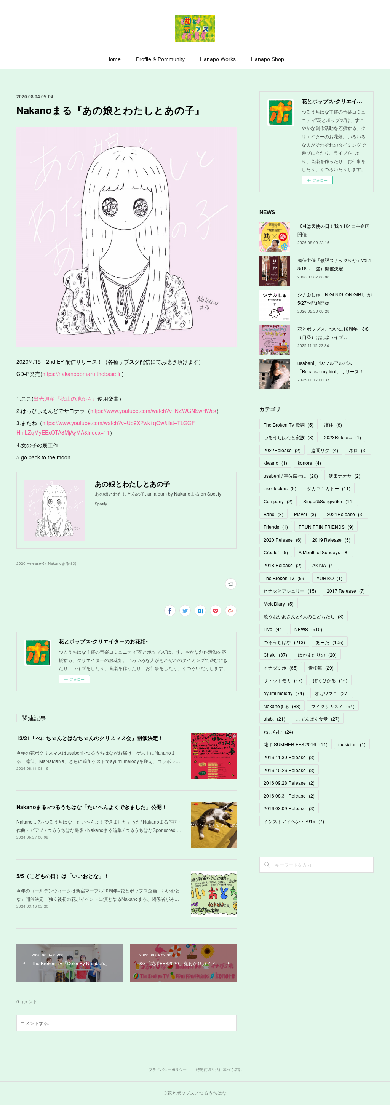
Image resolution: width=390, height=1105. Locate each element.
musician (352, 744)
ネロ (358, 450)
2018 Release (283, 565)
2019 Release (331, 539)
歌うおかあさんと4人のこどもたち (304, 616)
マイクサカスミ (333, 706)
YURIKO (329, 578)
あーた (330, 642)
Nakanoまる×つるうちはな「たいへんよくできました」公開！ (91, 807)
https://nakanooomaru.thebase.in (82, 373)
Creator (276, 552)
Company (278, 501)
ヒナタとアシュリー (290, 590)
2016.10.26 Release (289, 770)
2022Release (282, 450)
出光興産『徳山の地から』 (66, 398)
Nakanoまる (282, 706)
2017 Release (346, 590)
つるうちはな (284, 642)
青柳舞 (321, 667)
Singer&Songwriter (328, 501)
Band (273, 514)
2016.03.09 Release (289, 808)
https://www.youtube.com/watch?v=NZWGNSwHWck (153, 410)
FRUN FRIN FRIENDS (326, 526)
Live (274, 629)
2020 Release (283, 539)
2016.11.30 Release (289, 757)
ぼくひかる (330, 680)
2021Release (345, 514)
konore (309, 462)
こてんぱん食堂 (317, 718)
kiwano (275, 462)
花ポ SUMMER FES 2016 (296, 744)
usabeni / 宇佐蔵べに (291, 475)
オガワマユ (332, 693)
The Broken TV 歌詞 (288, 424)
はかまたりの (317, 654)
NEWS (308, 629)
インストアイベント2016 (294, 821)
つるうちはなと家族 (288, 437)
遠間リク (324, 450)
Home (113, 59)
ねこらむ (278, 731)
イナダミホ (281, 667)
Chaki (275, 654)
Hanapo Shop (267, 59)
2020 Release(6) (31, 563)
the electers (280, 488)
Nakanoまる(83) (62, 563)
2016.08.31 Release (289, 795)
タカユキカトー (328, 488)
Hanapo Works (218, 59)
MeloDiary (279, 603)
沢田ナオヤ (344, 475)
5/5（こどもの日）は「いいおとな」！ (62, 876)
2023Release (342, 437)
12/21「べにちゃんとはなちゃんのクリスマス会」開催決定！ (89, 738)
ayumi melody (284, 693)
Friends (276, 526)
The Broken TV (285, 578)
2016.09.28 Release (289, 782)
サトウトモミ (283, 680)
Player (305, 514)
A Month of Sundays (324, 552)
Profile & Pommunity (160, 59)
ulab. (274, 718)
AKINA (323, 565)
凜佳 (333, 424)
